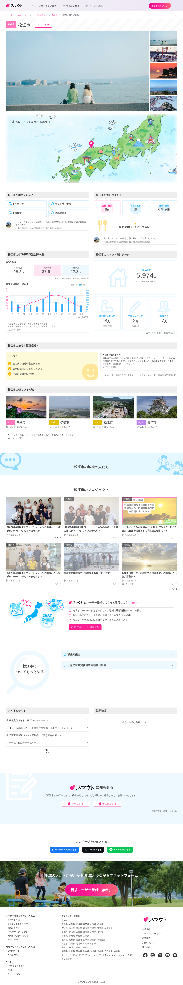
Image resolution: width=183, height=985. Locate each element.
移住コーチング (15, 939)
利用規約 (146, 929)
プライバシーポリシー (152, 934)
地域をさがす (14, 928)
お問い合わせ (148, 943)
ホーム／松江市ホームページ (24, 742)
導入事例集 (13, 954)
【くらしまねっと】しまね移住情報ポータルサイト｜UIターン (41, 728)
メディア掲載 (14, 974)
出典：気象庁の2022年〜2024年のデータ (71, 278)
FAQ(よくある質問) (16, 966)
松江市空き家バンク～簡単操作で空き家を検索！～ (35, 735)
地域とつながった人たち (19, 935)
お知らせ (12, 970)
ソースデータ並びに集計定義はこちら (162, 333)
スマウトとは (14, 920)
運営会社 (146, 947)
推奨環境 (146, 938)
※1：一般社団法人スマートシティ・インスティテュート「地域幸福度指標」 (139, 375)
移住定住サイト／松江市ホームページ (28, 720)
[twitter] (47, 752)
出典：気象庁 (81, 317)
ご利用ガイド (14, 951)
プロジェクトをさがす (18, 924)
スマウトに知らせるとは (166, 811)
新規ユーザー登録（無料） (91, 890)
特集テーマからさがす (18, 931)
